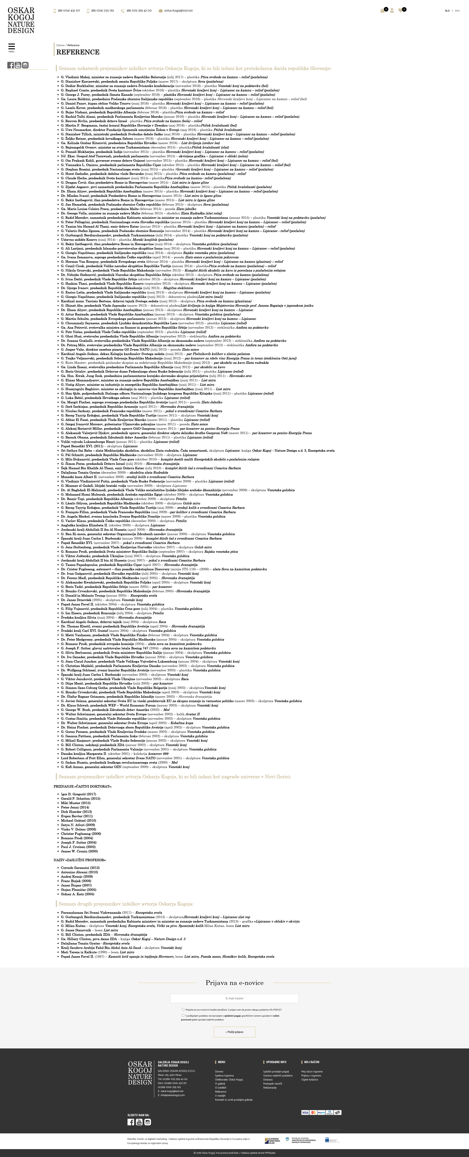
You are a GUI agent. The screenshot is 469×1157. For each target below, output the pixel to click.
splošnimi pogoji (232, 1016)
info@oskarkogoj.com (173, 1095)
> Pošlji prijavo (234, 1032)
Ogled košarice (309, 1079)
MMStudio (270, 1153)
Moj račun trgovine (312, 1071)
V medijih (220, 1095)
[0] (400, 11)
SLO (447, 11)
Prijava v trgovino (311, 1075)
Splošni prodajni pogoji (276, 1071)
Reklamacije (269, 1087)
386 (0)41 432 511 (68, 10)
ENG (457, 11)
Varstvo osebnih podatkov (278, 1075)
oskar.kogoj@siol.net (178, 10)
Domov (60, 45)
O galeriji (220, 1083)
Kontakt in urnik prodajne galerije (233, 1100)
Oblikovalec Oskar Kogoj (229, 1079)
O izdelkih (220, 1087)
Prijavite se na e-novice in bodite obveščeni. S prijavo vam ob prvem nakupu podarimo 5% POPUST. (234, 1010)
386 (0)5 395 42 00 (139, 10)
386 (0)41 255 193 (102, 10)
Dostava (267, 1079)
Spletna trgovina (224, 1075)
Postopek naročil (272, 1083)
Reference (73, 45)
